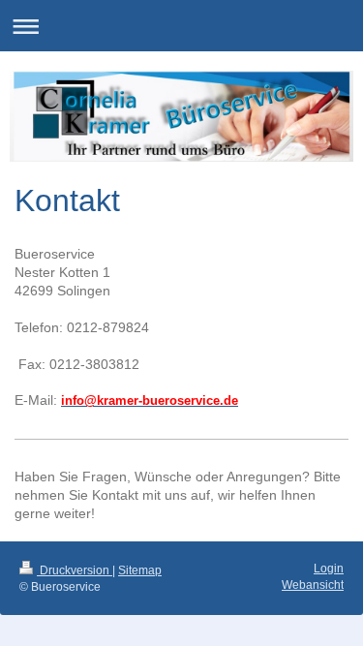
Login (329, 568)
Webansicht (313, 585)
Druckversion (74, 570)
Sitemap (140, 570)
